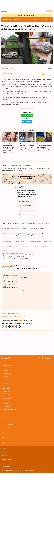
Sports (5, 383)
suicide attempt (17, 316)
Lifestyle (6, 376)
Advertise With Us (6, 466)
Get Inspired (7, 406)
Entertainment (7, 380)
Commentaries (7, 427)
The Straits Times (6, 455)
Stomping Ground (8, 421)
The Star (8, 99)
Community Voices (8, 394)
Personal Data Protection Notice (10, 463)
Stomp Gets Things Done (10, 409)
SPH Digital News (6, 452)
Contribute (49, 11)
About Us (4, 448)
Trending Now (7, 373)
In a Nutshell (7, 398)
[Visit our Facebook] (16, 326)
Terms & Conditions (6, 459)
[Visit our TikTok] (9, 326)
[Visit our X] (20, 326)
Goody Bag (6, 413)
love (24, 316)
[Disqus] (27, 290)
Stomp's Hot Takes (8, 424)
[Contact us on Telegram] (3, 326)
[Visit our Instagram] (13, 326)
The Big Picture (7, 391)
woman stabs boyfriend (7, 316)
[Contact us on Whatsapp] (6, 326)
